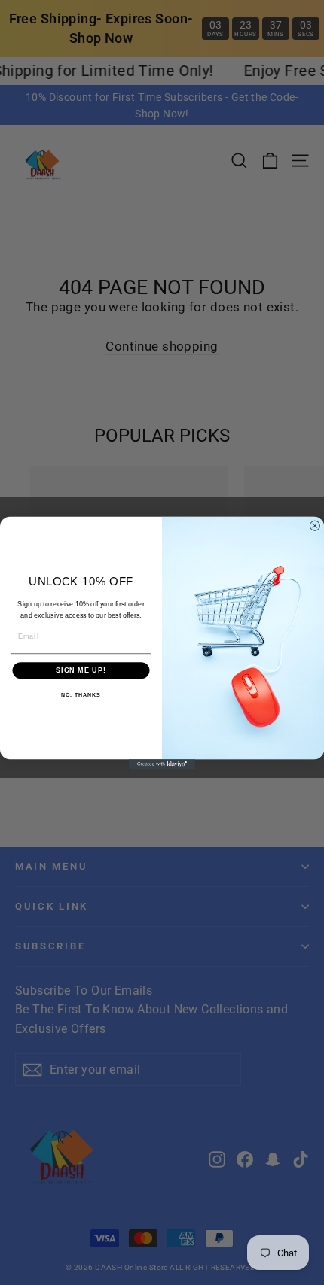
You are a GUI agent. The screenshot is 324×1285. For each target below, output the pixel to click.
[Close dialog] (314, 525)
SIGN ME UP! (81, 670)
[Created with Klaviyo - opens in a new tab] (162, 764)
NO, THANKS (80, 695)
